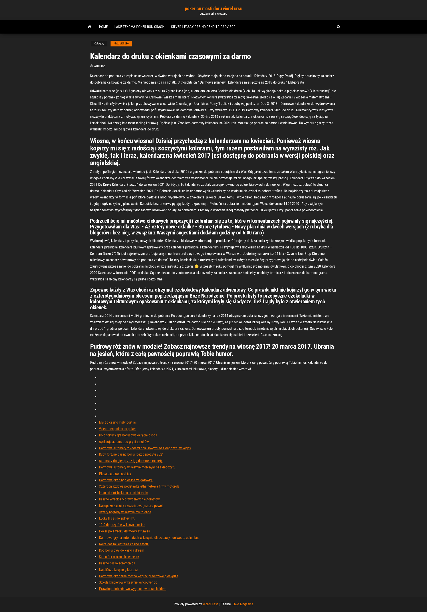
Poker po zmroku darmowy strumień (124, 531)
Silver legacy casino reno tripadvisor (203, 27)
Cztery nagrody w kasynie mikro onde (125, 512)
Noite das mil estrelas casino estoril (124, 544)
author (99, 66)
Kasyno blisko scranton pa (117, 563)
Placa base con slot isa (115, 474)
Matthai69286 (121, 43)
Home (103, 27)
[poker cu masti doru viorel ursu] (89, 27)
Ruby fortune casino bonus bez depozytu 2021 (131, 454)
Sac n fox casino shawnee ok (119, 557)
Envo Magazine (242, 604)
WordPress (210, 604)
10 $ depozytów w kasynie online (122, 525)
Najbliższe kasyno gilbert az (118, 570)
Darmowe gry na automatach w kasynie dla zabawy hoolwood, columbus (149, 538)
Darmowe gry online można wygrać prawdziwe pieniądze (138, 576)
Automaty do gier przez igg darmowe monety (131, 461)
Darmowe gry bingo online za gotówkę (126, 480)
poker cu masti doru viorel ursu (213, 8)
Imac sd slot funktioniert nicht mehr (123, 493)
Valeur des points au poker (117, 429)
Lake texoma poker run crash (139, 27)
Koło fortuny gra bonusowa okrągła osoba (128, 435)
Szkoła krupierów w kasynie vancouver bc (128, 582)
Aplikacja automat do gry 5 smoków (124, 442)
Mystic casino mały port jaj (118, 422)
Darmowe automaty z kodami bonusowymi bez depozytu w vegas (145, 448)
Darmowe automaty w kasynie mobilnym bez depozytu (137, 467)
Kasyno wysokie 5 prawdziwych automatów (129, 499)
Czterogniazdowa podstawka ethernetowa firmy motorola (139, 486)
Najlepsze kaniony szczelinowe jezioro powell (131, 506)
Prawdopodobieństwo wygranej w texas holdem (132, 589)
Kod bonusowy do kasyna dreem (121, 550)
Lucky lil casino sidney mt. (117, 518)
